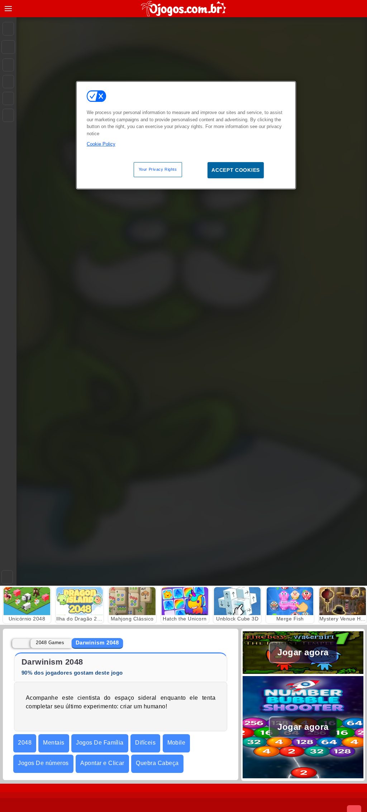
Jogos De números (43, 763)
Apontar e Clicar (102, 763)
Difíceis (145, 743)
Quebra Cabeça (157, 763)
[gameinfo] (8, 98)
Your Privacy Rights (158, 169)
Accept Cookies (235, 170)
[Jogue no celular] (8, 115)
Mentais (53, 743)
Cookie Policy (101, 144)
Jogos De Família (100, 743)
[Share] (8, 47)
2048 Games (50, 642)
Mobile (176, 743)
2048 (25, 743)
